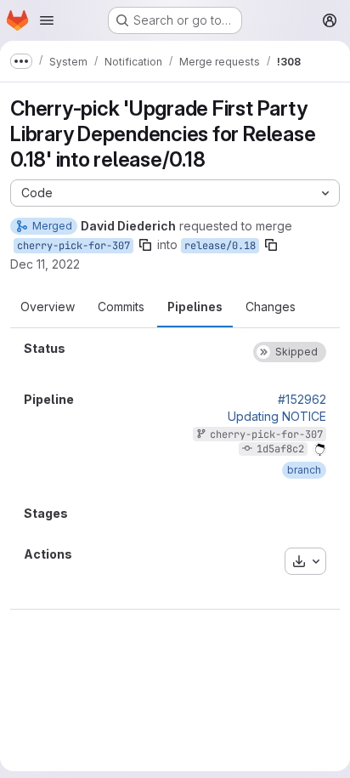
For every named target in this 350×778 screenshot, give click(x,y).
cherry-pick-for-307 (73, 246)
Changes (271, 306)
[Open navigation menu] (46, 20)
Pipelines (195, 306)
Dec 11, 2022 (45, 264)
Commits (121, 306)
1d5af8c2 (280, 449)
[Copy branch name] (145, 245)
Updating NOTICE (277, 416)
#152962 (302, 399)
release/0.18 (220, 246)
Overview (47, 306)
